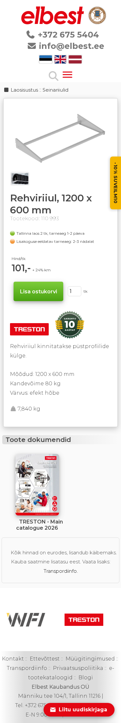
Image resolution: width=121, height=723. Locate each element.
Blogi (85, 677)
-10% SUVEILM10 (115, 182)
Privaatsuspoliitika (78, 668)
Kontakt (13, 659)
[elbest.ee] (53, 22)
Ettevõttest (45, 659)
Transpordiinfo (27, 668)
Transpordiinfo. (61, 571)
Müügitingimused (90, 659)
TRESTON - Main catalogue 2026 (39, 525)
